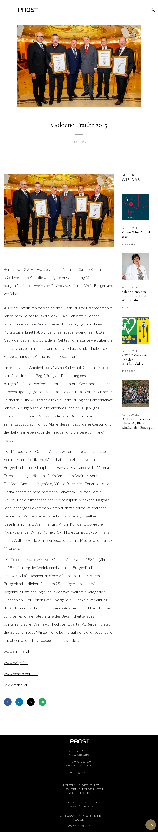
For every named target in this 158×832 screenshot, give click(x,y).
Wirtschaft (89, 806)
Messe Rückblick (92, 815)
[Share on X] (31, 702)
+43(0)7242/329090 (80, 761)
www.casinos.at (16, 651)
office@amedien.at (82, 772)
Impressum (69, 785)
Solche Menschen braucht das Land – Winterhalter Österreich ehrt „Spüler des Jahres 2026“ (135, 296)
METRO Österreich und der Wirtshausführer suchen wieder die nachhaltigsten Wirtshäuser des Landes (136, 359)
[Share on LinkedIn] (19, 702)
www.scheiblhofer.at (21, 673)
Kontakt (70, 789)
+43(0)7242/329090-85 (80, 765)
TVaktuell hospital (79, 792)
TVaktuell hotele (92, 789)
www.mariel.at (15, 685)
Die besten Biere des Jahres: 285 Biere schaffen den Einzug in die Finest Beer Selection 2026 (138, 423)
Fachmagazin (67, 815)
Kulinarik (70, 806)
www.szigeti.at (16, 662)
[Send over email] (42, 702)
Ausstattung (90, 802)
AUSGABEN (79, 819)
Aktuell (71, 802)
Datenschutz (90, 785)
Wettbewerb (131, 227)
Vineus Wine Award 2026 (136, 234)
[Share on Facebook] (8, 702)
